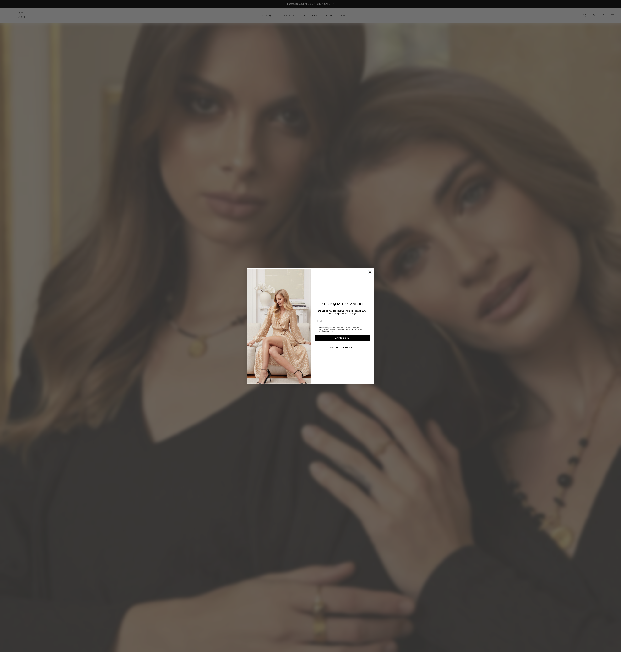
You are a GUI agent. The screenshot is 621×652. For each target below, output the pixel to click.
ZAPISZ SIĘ (342, 338)
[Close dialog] (370, 272)
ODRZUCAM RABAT (342, 348)
